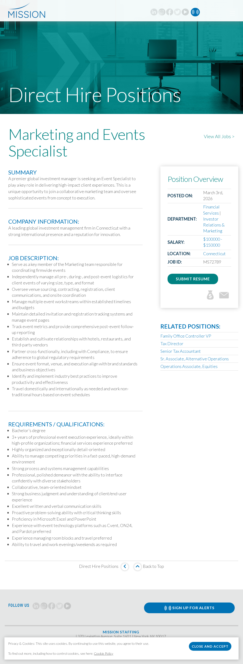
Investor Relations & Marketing (214, 224)
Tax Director (171, 343)
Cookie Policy (103, 653)
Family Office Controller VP (185, 336)
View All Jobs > (219, 136)
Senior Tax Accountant (180, 351)
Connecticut (214, 253)
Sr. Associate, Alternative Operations (194, 358)
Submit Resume (193, 279)
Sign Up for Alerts (193, 607)
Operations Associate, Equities (189, 366)
